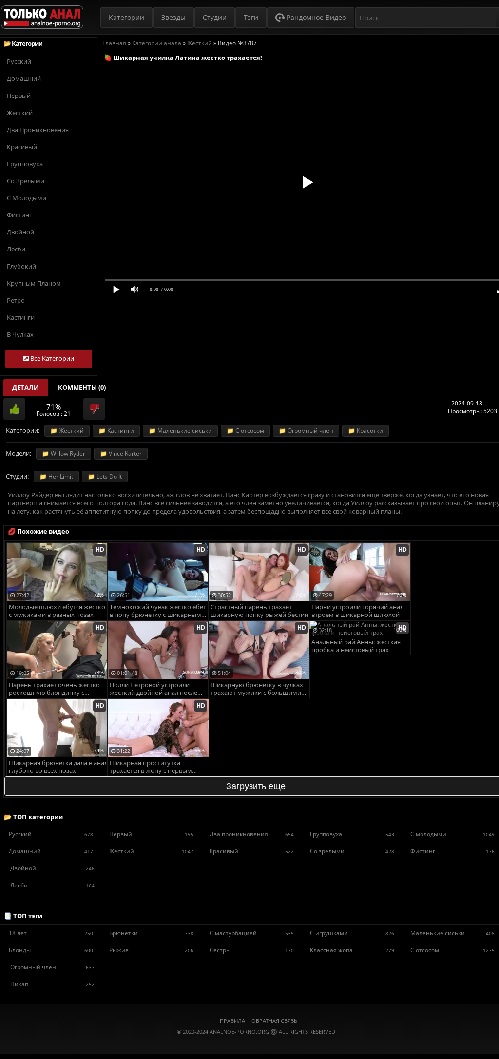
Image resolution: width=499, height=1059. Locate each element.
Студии (215, 17)
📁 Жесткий (67, 430)
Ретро (16, 300)
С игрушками (352, 933)
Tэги (251, 17)
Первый (19, 95)
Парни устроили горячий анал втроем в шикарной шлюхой (357, 611)
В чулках (20, 334)
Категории (126, 17)
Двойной (20, 232)
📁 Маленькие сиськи (180, 430)
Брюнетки (151, 933)
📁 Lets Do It (105, 476)
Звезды (173, 17)
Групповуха (25, 163)
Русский (19, 61)
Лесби (16, 249)
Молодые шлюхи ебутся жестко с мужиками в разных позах (57, 611)
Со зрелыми (25, 180)
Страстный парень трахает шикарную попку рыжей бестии (259, 611)
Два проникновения (38, 129)
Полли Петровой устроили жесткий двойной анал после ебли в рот (153, 689)
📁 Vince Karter (121, 453)
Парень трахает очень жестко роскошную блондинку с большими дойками (54, 689)
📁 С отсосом (245, 430)
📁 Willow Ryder (63, 453)
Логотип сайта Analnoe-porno (42, 17)
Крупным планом (34, 283)
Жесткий (20, 112)
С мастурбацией (252, 933)
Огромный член (52, 967)
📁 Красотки (365, 430)
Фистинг (19, 215)
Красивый (22, 146)
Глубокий (21, 266)
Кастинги (21, 317)
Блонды (51, 950)
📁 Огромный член (306, 430)
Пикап (52, 984)
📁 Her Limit (56, 476)
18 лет (51, 933)
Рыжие (151, 950)
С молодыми (26, 197)
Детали (25, 387)
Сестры (252, 950)
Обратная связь (274, 1020)
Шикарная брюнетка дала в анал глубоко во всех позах (58, 767)
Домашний (24, 78)
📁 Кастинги (116, 430)
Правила (232, 1020)
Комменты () (82, 387)
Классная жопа (352, 950)
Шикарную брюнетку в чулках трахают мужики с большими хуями (257, 689)
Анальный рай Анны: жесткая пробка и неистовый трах (356, 646)
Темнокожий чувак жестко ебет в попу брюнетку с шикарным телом (158, 611)
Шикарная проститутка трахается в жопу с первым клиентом (151, 767)
